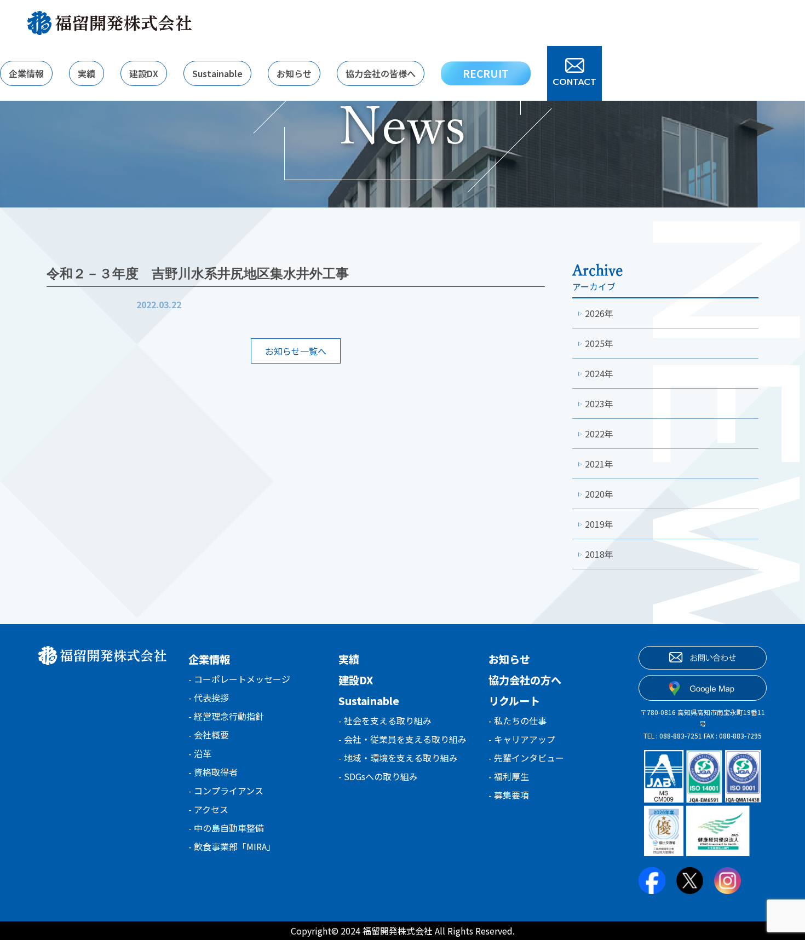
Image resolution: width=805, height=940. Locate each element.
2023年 (599, 403)
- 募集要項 (508, 794)
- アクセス (208, 809)
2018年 (599, 554)
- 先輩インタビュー (526, 757)
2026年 (599, 313)
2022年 (599, 433)
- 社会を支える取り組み (385, 720)
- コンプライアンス (225, 790)
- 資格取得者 (213, 771)
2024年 (599, 373)
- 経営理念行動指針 (226, 716)
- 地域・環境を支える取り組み (398, 757)
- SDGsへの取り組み (378, 776)
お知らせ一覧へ (295, 350)
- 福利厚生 (508, 776)
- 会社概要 (208, 734)
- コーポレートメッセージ (239, 678)
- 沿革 (199, 753)
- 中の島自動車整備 (226, 827)
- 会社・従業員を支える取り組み (402, 739)
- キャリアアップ (521, 739)
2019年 (599, 523)
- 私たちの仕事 (517, 720)
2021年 (599, 463)
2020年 (599, 493)
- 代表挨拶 (208, 697)
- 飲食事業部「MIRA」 (231, 846)
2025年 (599, 343)
